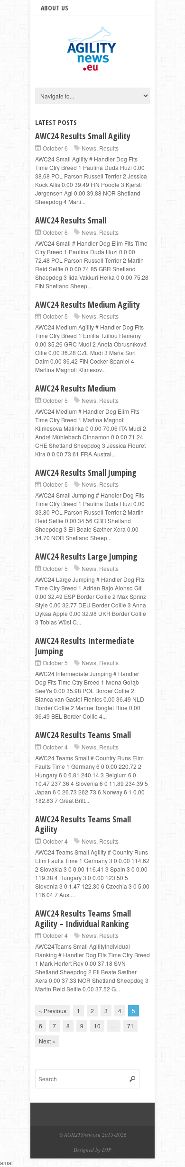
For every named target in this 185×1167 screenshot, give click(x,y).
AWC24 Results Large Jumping (86, 556)
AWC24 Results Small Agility (82, 136)
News (89, 148)
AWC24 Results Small (70, 220)
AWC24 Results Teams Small (83, 734)
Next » (47, 1041)
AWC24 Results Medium (75, 388)
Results (109, 148)
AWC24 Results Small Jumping (86, 472)
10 (97, 1026)
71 (130, 1026)
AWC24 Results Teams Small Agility (83, 824)
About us (54, 7)
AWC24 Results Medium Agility (87, 304)
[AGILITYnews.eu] (92, 70)
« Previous (52, 1011)
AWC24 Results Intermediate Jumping (84, 646)
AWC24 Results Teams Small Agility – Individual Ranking (83, 918)
